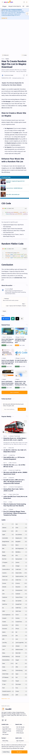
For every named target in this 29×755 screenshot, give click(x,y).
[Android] (8, 531)
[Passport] (8, 680)
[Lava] (21, 639)
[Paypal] (21, 680)
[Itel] (21, 632)
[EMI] (8, 590)
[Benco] (21, 545)
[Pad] (21, 677)
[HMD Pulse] (21, 611)
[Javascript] (22, 358)
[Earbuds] (8, 586)
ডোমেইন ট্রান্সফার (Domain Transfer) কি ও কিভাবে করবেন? (20, 340)
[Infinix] (21, 625)
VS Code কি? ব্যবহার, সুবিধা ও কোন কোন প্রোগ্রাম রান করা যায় (21, 361)
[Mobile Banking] (8, 656)
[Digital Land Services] (21, 576)
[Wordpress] (9, 337)
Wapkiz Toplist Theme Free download (12, 228)
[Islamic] (8, 632)
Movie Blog (5, 740)
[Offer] (21, 667)
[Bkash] (8, 552)
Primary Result (20, 729)
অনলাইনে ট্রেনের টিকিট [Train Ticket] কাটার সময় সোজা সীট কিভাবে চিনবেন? (15, 497)
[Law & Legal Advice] (21, 642)
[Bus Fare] (8, 559)
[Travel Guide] (17, 436)
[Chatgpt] (21, 565)
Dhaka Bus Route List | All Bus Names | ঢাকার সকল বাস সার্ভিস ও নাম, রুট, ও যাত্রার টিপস (15, 439)
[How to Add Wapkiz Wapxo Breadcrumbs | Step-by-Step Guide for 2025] (8, 373)
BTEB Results (19, 731)
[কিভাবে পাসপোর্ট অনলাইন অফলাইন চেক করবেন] (14, 299)
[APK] (21, 531)
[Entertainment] (21, 590)
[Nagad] (21, 660)
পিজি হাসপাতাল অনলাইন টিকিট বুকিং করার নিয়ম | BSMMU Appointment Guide (15, 473)
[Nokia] (8, 667)
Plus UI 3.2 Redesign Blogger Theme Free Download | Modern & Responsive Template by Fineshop (14, 513)
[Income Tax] (8, 625)
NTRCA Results (20, 733)
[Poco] (21, 687)
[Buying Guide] (21, 559)
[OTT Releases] (8, 677)
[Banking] (8, 545)
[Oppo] (21, 673)
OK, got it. (19, 752)
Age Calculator (20, 740)
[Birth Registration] (21, 548)
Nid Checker (5, 734)
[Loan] (8, 649)
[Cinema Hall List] (8, 569)
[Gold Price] (8, 604)
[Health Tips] (12, 455)
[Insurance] (8, 628)
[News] (11, 494)
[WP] (23, 6)
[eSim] (8, 593)
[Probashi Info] (8, 694)
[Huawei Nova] (21, 621)
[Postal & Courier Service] (8, 691)
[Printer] (21, 691)
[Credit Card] (21, 569)
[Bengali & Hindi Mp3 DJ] (15, 6)
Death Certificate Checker (6, 731)
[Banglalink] (21, 541)
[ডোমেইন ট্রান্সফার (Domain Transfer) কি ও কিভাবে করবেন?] (21, 331)
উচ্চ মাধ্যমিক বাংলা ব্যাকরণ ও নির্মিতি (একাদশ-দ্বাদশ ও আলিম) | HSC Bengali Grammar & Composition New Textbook (14, 481)
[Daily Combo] (21, 572)
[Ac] (8, 524)
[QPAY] (21, 694)
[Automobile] (8, 538)
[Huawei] (8, 621)
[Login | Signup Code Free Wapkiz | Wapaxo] (14, 304)
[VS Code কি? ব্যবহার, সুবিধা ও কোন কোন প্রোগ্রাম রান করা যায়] (21, 352)
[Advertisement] (14, 35)
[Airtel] (21, 527)
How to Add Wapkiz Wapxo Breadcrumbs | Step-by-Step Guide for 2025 (8, 383)
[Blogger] (5, 6)
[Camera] (21, 562)
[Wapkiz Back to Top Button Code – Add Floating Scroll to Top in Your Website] (21, 373)
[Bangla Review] (8, 541)
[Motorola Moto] (8, 660)
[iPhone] (21, 628)
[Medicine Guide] (21, 649)
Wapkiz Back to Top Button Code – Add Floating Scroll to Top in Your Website (20, 383)
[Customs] (8, 572)
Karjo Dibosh (5, 727)
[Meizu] (8, 653)
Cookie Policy (6, 752)
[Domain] (22, 337)
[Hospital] (8, 618)
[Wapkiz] (4, 311)
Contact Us (4, 18)
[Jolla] (8, 639)
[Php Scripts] (21, 684)
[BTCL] (21, 555)
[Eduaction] (11, 477)
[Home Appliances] (18, 487)
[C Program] (8, 562)
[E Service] (14, 462)
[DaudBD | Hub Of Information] (8, 2)
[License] (8, 646)
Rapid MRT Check (6, 729)
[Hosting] (21, 618)
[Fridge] (8, 600)
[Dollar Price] (21, 579)
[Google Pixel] (21, 604)
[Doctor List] (12, 470)
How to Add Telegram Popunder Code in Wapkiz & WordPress (8, 340)
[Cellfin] (8, 565)
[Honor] (21, 614)
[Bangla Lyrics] (21, 538)
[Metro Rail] (11, 447)
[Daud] (8, 75)
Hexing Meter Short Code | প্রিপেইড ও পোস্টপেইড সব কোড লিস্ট (13, 490)
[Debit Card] (8, 576)
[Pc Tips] (8, 684)
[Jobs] (21, 635)
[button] (2, 2)
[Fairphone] (8, 597)
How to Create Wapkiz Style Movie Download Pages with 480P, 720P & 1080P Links (8, 362)
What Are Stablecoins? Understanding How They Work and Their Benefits (14, 505)
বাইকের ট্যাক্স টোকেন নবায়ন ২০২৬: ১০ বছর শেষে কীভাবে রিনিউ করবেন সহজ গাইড (14, 465)
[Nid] (21, 663)
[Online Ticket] (16, 494)
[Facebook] (21, 593)
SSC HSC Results (20, 727)
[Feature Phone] (21, 597)
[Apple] (8, 534)
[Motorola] (21, 656)
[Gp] (8, 607)
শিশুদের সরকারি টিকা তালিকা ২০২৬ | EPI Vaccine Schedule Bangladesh (14, 458)
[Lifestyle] (12, 436)
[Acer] (21, 524)
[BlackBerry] (21, 552)
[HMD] (8, 611)
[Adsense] (8, 527)
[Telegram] (5, 720)
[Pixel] (8, 687)
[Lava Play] (8, 642)
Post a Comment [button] (14, 392)
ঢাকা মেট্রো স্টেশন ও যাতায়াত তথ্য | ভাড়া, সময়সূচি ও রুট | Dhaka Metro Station (15, 450)
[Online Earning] (21, 670)
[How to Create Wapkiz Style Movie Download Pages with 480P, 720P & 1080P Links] (8, 352)
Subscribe (22, 409)
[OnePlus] (8, 670)
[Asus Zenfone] (21, 534)
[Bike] (11, 462)
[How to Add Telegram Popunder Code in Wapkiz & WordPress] (8, 331)
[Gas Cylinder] (21, 600)
